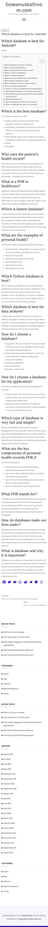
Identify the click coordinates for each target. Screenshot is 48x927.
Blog (5, 679)
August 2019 (8, 852)
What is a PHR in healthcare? (15, 73)
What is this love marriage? (14, 632)
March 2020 (8, 818)
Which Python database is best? (17, 81)
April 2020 (7, 813)
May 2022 (7, 769)
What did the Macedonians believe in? (18, 650)
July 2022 (6, 759)
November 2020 (9, 779)
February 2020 (9, 823)
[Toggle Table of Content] (41, 61)
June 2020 (7, 803)
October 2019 (8, 843)
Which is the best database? (15, 68)
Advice (5, 30)
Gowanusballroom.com (24, 7)
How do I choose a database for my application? (23, 89)
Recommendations (10, 688)
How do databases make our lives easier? (21, 102)
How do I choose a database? (16, 86)
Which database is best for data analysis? (20, 83)
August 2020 (8, 793)
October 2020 (8, 784)
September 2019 (9, 848)
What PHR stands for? (13, 99)
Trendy (6, 693)
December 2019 (9, 833)
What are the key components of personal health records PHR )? (24, 95)
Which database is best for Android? (23, 34)
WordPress (11, 919)
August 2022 (8, 754)
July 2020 (6, 798)
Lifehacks (7, 683)
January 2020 (8, 828)
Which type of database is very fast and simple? (23, 91)
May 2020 (7, 808)
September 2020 (9, 788)
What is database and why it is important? (21, 104)
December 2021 (9, 774)
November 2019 (9, 838)
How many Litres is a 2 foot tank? (16, 637)
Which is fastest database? (15, 75)
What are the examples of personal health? (21, 78)
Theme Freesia (39, 915)
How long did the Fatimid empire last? (18, 655)
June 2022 (7, 764)
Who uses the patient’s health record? (19, 70)
